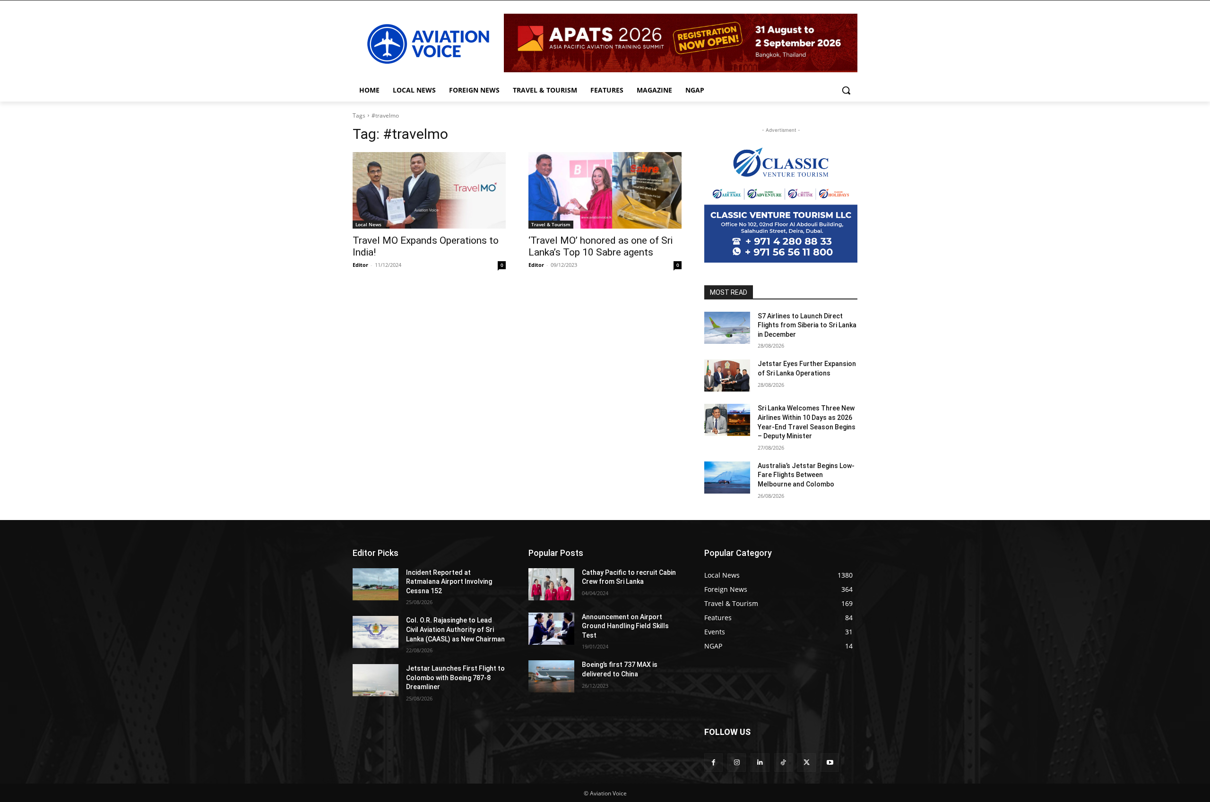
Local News (368, 224)
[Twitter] (806, 762)
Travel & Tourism (550, 224)
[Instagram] (736, 762)
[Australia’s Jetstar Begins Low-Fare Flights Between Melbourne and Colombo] (727, 477)
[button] (846, 90)
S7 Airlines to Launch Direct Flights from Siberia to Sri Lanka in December (807, 325)
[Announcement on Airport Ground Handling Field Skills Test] (551, 629)
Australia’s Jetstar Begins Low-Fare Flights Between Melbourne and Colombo (806, 475)
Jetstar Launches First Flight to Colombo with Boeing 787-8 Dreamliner (455, 678)
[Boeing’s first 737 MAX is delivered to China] (551, 676)
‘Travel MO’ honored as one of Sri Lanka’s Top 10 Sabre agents (600, 246)
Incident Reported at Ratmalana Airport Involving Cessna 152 (449, 582)
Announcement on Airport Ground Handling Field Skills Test (625, 626)
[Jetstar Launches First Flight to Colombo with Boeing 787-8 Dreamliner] (375, 680)
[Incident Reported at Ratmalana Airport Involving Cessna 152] (375, 584)
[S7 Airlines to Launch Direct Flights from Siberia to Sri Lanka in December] (727, 328)
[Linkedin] (760, 762)
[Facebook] (713, 762)
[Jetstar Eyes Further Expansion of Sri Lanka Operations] (727, 375)
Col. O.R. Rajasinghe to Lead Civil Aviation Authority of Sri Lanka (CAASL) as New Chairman (455, 629)
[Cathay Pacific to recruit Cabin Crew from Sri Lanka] (551, 584)
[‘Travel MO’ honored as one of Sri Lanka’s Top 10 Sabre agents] (605, 190)
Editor (360, 264)
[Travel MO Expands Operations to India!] (429, 190)
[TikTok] (783, 762)
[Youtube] (830, 762)
